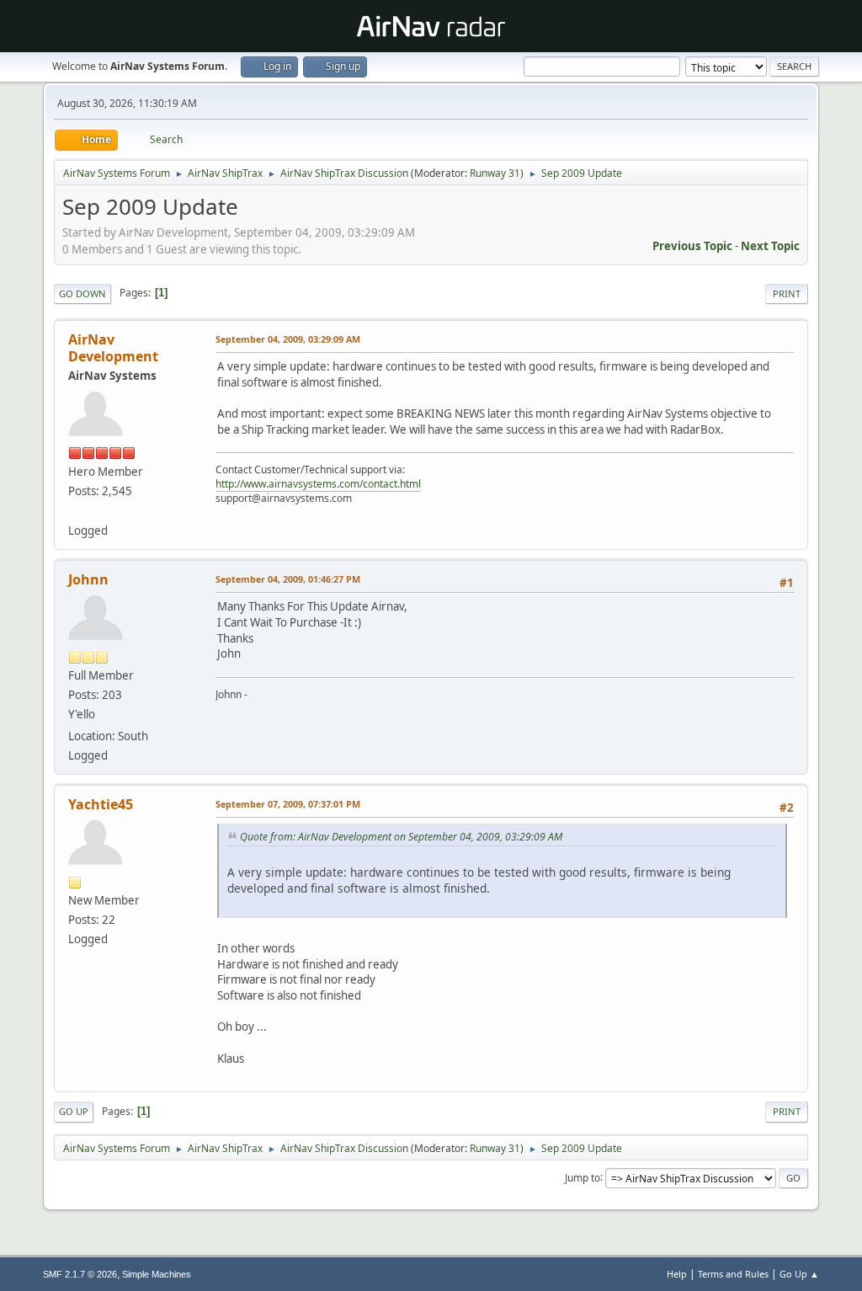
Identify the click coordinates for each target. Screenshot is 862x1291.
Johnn (88, 579)
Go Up (73, 1111)
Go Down (82, 293)
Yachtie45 (100, 804)
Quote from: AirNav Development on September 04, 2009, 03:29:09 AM (401, 837)
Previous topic (692, 245)
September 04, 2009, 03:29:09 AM (288, 339)
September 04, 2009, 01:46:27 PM (288, 579)
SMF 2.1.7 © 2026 (80, 1274)
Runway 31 (495, 173)
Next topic (770, 245)
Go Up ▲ (799, 1273)
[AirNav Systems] (75, 510)
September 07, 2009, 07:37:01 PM (288, 804)
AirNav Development (113, 347)
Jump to (582, 1177)
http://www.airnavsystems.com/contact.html (318, 484)
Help (677, 1273)
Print (787, 293)
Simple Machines (156, 1274)
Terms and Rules (733, 1273)
